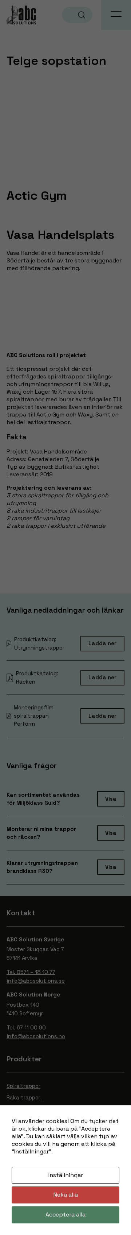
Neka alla (65, 1194)
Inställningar (65, 1175)
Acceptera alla (65, 1214)
